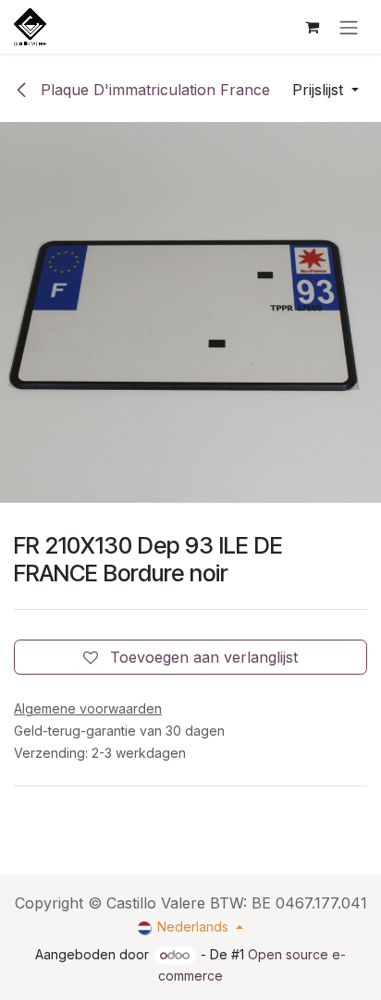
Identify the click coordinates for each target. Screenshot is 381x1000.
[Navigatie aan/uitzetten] (348, 26)
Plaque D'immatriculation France (153, 89)
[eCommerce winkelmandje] (311, 26)
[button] (325, 89)
